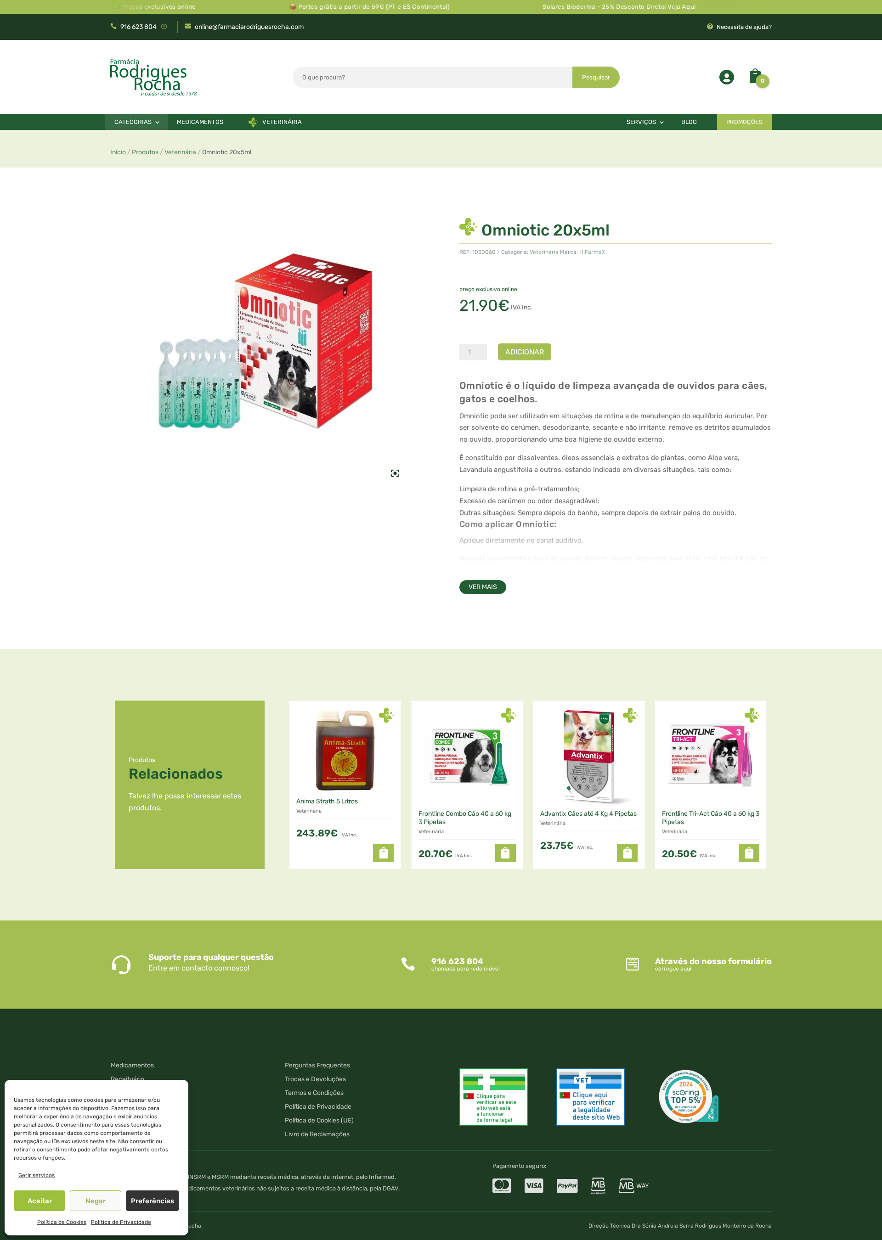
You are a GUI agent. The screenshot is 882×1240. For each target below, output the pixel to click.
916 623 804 (138, 27)
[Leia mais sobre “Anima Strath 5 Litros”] (383, 853)
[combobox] (433, 77)
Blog (689, 121)
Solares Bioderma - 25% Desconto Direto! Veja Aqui (590, 6)
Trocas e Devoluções (315, 1079)
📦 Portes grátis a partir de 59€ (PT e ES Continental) (340, 6)
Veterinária (282, 121)
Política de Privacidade (121, 1222)
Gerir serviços (36, 1175)
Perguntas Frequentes (317, 1065)
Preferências (152, 1201)
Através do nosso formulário (713, 961)
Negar (95, 1201)
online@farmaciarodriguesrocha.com (249, 27)
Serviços (641, 121)
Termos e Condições (314, 1093)
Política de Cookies (61, 1222)
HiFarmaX (592, 252)
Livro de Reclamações (317, 1134)
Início (118, 152)
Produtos (145, 152)
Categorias (133, 121)
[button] (505, 853)
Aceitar (40, 1201)
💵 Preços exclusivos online (125, 6)
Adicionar (524, 352)
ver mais (483, 587)
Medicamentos (200, 121)
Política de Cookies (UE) (319, 1120)
